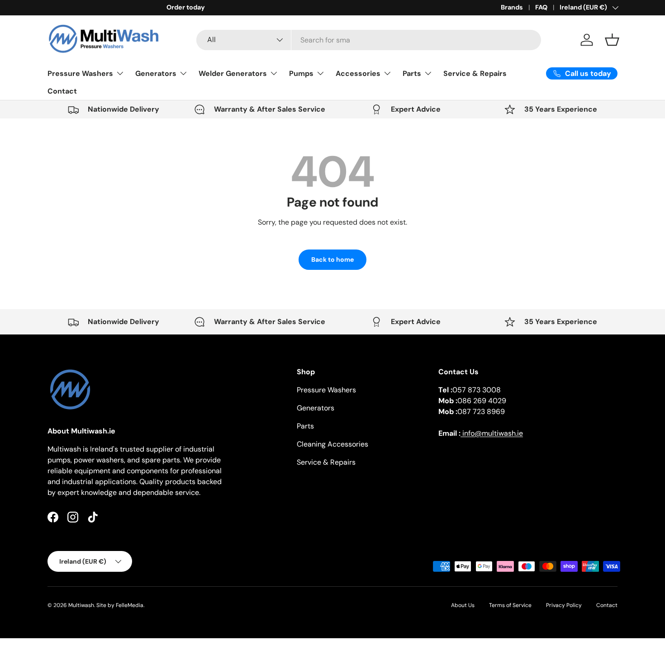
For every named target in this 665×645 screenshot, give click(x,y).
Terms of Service (510, 605)
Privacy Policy (564, 605)
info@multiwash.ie (492, 433)
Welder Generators (233, 73)
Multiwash (81, 605)
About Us (463, 605)
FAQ (541, 7)
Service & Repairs (475, 73)
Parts (412, 73)
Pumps (301, 73)
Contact (62, 91)
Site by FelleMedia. (120, 605)
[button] (612, 40)
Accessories (358, 73)
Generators (155, 73)
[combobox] (369, 40)
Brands (512, 7)
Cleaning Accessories (332, 444)
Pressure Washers (80, 73)
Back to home (332, 259)
